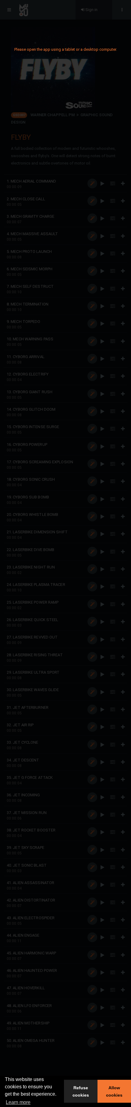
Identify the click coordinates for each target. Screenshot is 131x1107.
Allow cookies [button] (114, 1091)
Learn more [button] (18, 1102)
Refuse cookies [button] (81, 1091)
